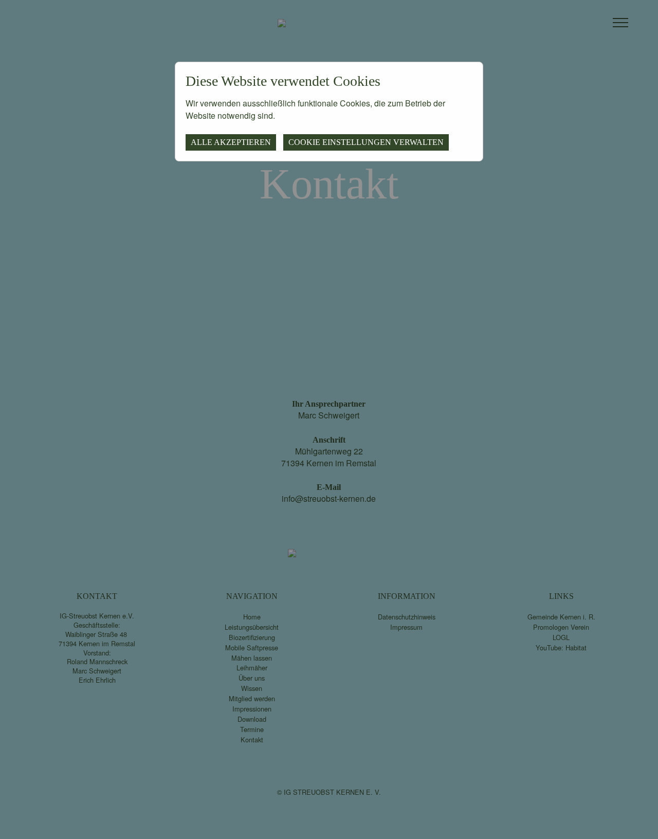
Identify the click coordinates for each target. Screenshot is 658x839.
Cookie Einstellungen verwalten (366, 142)
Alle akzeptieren (231, 142)
